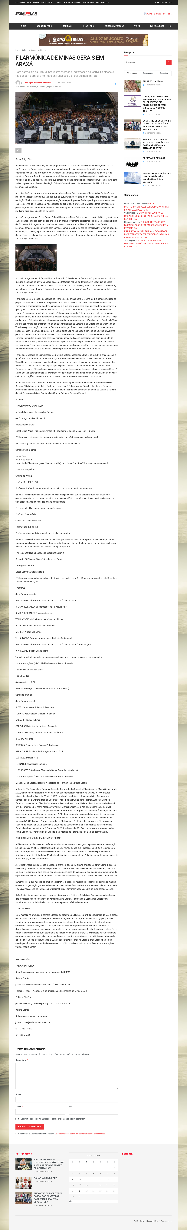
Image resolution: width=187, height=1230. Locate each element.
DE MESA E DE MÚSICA (154, 158)
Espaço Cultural (33, 2)
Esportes (58, 2)
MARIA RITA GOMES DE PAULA (137, 231)
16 (73, 1185)
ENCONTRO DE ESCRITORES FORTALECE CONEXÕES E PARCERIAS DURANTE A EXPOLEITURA (146, 207)
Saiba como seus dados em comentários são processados (80, 1134)
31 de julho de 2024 (63, 83)
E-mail (19, 1106)
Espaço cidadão (47, 2)
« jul (70, 1201)
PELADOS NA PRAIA (153, 81)
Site (70, 1107)
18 (86, 1185)
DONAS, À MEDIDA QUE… (46, 1178)
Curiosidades (20, 2)
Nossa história (44, 26)
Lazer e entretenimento (72, 2)
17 (79, 1185)
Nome (19, 1094)
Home (17, 50)
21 (107, 1185)
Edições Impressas (114, 26)
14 (107, 1179)
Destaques (41, 87)
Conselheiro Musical (38, 50)
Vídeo (137, 26)
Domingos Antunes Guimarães (38, 83)
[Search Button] (169, 62)
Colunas (67, 26)
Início (23, 26)
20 (100, 1185)
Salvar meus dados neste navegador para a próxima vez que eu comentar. (51, 1119)
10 (79, 1179)
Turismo (85, 2)
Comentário (21, 1060)
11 (86, 1179)
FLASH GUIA (88, 26)
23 (73, 1191)
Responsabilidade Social (99, 2)
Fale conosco (157, 26)
